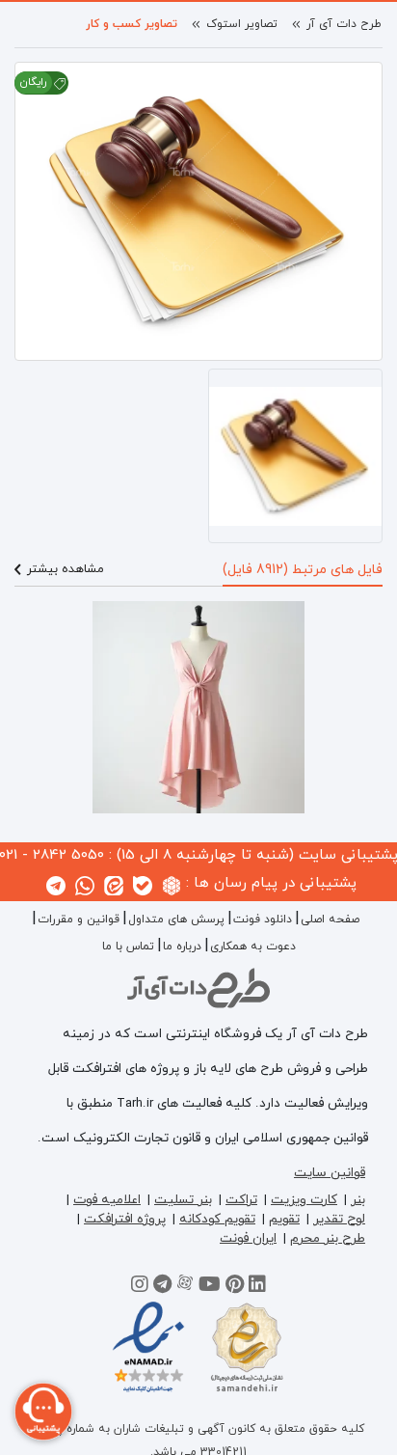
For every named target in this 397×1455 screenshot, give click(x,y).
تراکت (241, 1200)
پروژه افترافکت (125, 1219)
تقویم (284, 1219)
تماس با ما (128, 946)
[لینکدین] (257, 1287)
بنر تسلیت (183, 1200)
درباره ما (182, 946)
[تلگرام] (162, 1287)
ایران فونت (248, 1238)
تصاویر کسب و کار (131, 24)
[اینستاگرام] (139, 1287)
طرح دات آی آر (344, 24)
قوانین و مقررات (78, 919)
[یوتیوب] (209, 1287)
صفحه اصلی (330, 919)
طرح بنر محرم (327, 1238)
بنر (358, 1200)
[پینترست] (234, 1287)
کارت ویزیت (304, 1200)
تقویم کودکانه (217, 1219)
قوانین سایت (329, 1173)
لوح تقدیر (339, 1219)
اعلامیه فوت (107, 1200)
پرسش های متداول (176, 919)
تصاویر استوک (242, 24)
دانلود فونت (262, 919)
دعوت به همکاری (253, 946)
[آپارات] (185, 1287)
